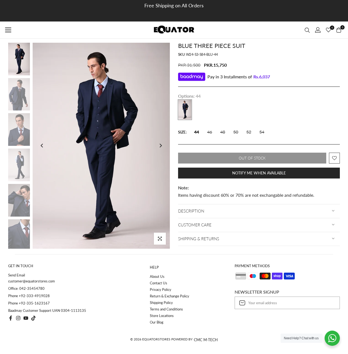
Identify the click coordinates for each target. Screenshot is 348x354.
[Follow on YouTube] (25, 318)
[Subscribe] (330, 303)
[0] (328, 30)
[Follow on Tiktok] (33, 318)
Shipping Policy (161, 302)
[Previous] (42, 145)
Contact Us (158, 283)
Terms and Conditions (166, 309)
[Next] (160, 145)
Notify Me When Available (259, 173)
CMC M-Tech (206, 339)
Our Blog (156, 322)
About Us (157, 276)
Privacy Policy (160, 289)
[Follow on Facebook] (10, 318)
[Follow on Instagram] (18, 318)
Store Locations (162, 315)
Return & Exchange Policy (169, 296)
